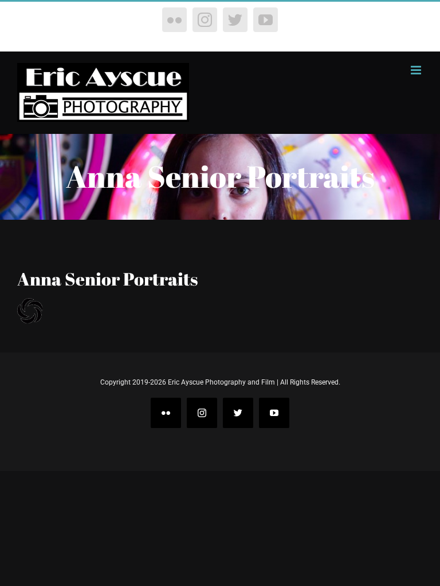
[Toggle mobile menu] (417, 70)
